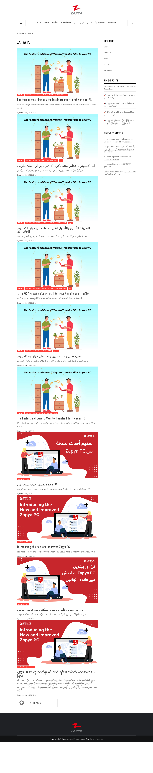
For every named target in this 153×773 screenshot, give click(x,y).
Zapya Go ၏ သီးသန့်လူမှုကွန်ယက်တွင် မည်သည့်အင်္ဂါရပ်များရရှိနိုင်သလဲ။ (119, 149)
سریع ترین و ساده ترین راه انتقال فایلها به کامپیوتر (49, 355)
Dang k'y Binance (110, 146)
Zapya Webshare (62, 95)
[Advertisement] (62, 757)
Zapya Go (107, 53)
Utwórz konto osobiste (112, 171)
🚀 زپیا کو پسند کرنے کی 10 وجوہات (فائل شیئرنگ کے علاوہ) (119, 113)
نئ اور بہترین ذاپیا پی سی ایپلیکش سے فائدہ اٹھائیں (50, 609)
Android (20, 95)
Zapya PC (51, 95)
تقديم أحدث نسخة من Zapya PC (37, 484)
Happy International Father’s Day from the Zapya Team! (120, 87)
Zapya (44, 95)
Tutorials (36, 95)
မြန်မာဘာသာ (100, 22)
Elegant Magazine (86, 739)
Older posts (35, 702)
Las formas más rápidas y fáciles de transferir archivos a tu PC (54, 99)
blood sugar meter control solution (117, 139)
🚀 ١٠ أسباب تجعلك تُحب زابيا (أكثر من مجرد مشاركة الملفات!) (120, 96)
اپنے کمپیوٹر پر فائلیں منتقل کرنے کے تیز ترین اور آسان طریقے (56, 165)
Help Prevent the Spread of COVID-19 (117, 157)
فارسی (89, 22)
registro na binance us (112, 164)
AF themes (98, 739)
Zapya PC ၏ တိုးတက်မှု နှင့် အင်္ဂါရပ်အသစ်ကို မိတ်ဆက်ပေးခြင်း (56, 673)
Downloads (112, 22)
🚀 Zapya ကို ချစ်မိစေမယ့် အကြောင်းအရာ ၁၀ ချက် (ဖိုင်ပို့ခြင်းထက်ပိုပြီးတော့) (119, 121)
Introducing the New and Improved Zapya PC (43, 546)
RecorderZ (108, 70)
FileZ (106, 58)
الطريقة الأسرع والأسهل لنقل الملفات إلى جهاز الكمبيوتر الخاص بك (53, 229)
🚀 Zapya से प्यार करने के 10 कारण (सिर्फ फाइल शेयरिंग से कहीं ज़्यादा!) (119, 104)
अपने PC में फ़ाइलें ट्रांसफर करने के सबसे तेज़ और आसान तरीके (53, 293)
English (46, 22)
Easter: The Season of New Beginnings (118, 142)
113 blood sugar (110, 156)
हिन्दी (70, 288)
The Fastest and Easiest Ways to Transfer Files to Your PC (51, 418)
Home (39, 22)
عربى (82, 22)
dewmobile (23, 113)
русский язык (66, 22)
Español (55, 22)
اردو (75, 22)
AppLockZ (108, 64)
